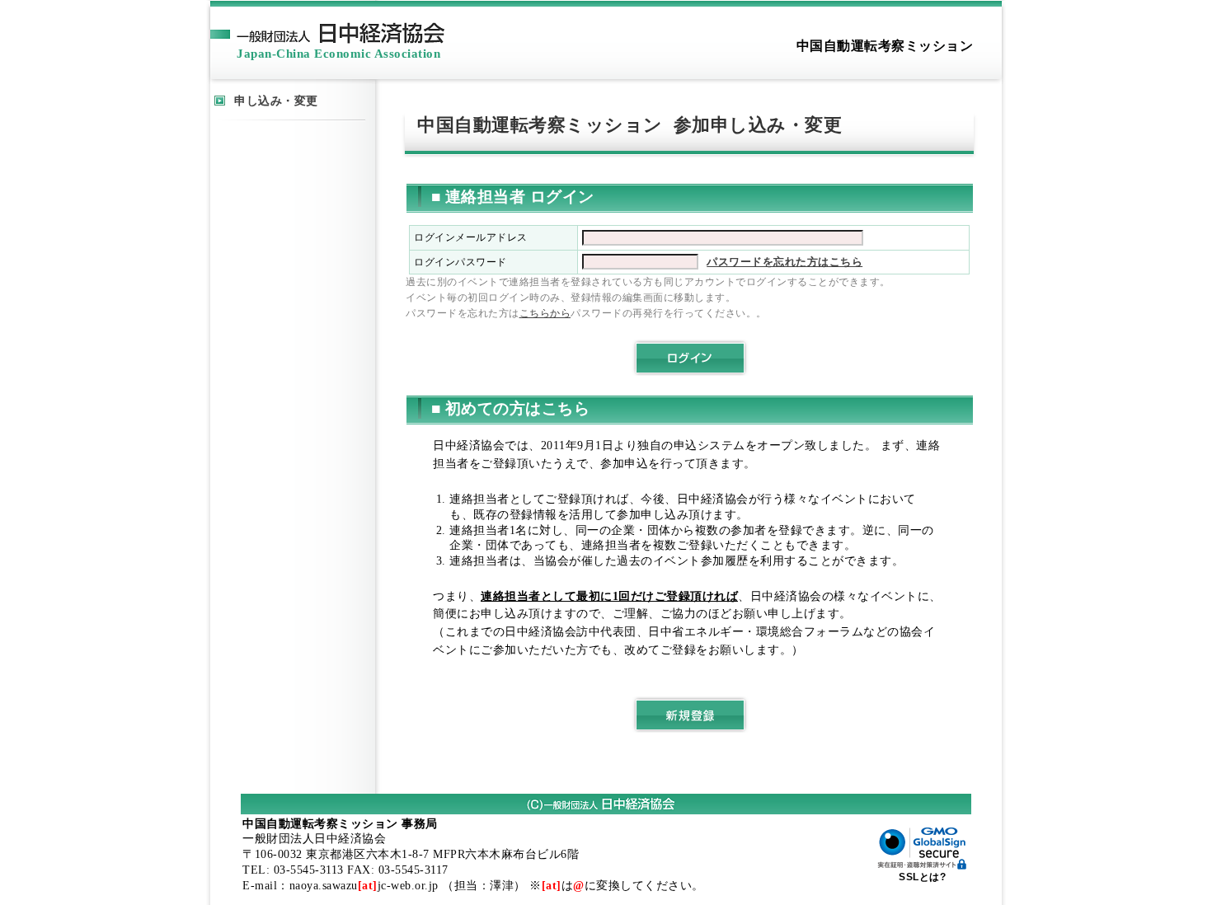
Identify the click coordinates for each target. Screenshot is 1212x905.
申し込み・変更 (276, 100)
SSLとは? (922, 877)
